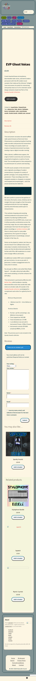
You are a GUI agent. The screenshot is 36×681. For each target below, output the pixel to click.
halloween (25, 109)
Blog (14, 17)
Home (4, 27)
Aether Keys (8, 282)
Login (4, 17)
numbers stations (22, 229)
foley (16, 109)
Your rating (10, 364)
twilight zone (21, 113)
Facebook (10, 629)
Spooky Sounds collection (12, 289)
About (14, 665)
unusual (28, 113)
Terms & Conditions (18, 663)
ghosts (20, 109)
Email (9, 401)
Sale (9, 17)
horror (6, 111)
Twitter (10, 633)
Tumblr (10, 638)
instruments (11, 111)
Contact (21, 17)
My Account (21, 658)
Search (19, 24)
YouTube (10, 640)
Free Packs (6, 21)
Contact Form (8, 626)
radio (17, 111)
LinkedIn (10, 637)
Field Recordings (9, 24)
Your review (11, 368)
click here (10, 622)
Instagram (10, 631)
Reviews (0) (7, 126)
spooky (6, 113)
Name (9, 393)
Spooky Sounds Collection (12, 92)
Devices (26, 21)
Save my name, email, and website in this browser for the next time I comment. (17, 412)
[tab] (18, 120)
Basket (22, 677)
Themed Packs (17, 27)
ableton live (10, 109)
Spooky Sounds (13, 113)
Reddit (9, 635)
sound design (23, 111)
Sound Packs (17, 21)
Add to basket (11, 99)
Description (7, 121)
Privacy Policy (21, 660)
